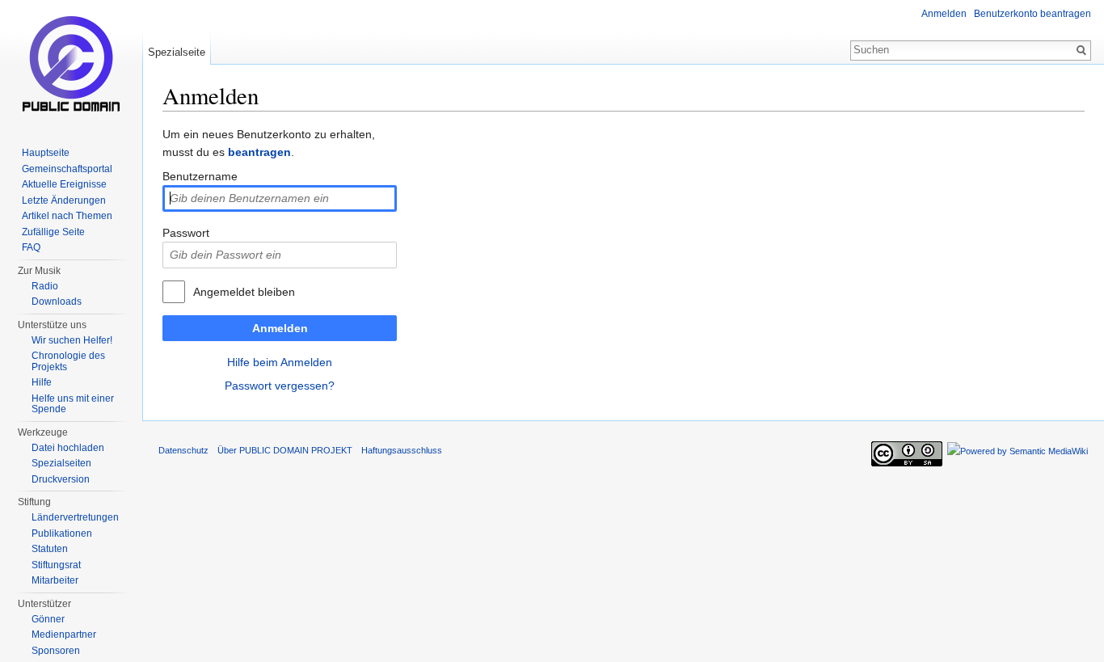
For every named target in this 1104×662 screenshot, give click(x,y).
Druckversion (61, 479)
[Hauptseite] (71, 64)
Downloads (57, 301)
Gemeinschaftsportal (67, 169)
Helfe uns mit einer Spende (73, 404)
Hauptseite (46, 152)
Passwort (185, 232)
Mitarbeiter (55, 580)
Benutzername (200, 176)
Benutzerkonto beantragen (1032, 13)
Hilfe (42, 382)
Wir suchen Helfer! (72, 340)
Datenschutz (183, 450)
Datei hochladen (68, 447)
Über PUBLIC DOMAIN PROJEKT (284, 450)
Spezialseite (176, 52)
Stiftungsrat (56, 565)
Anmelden (280, 328)
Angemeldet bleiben (244, 291)
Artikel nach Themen (67, 215)
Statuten (50, 548)
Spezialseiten (61, 463)
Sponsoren (56, 650)
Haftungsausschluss (401, 450)
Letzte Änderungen (64, 200)
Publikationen (62, 533)
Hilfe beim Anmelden (279, 362)
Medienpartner (64, 634)
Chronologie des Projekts (68, 361)
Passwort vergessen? (280, 385)
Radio (45, 286)
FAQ (31, 247)
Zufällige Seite (53, 232)
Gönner (48, 619)
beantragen (259, 151)
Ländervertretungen (75, 517)
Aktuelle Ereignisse (64, 184)
